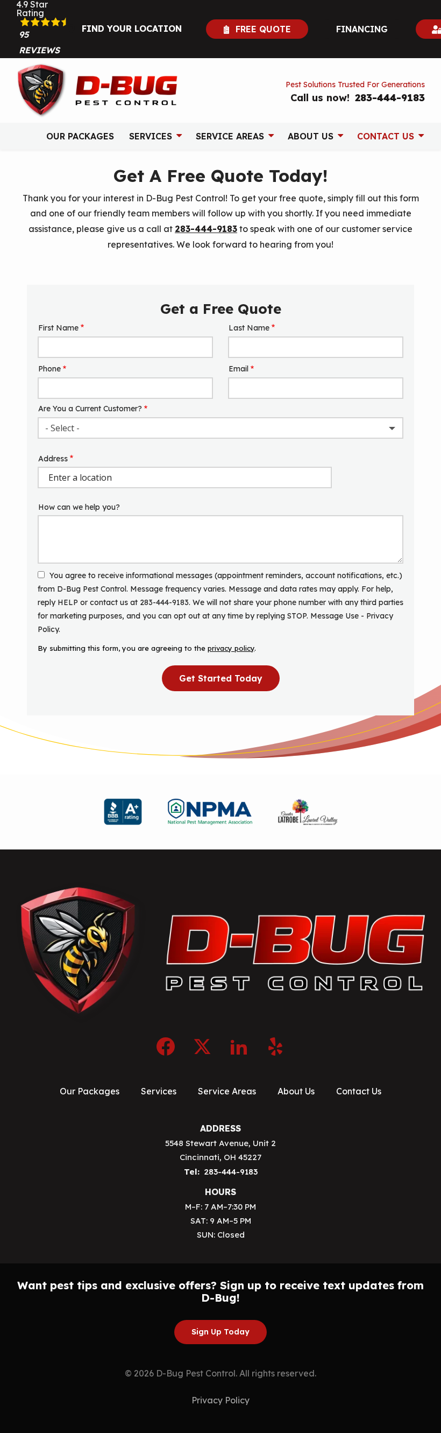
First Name (58, 328)
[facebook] (166, 1044)
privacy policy (231, 648)
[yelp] (275, 1044)
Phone (49, 369)
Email (238, 369)
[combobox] (220, 428)
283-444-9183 (206, 228)
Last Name (249, 328)
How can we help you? (79, 507)
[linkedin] (239, 1044)
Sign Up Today (220, 1332)
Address (53, 458)
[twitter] (202, 1044)
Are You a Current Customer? (90, 408)
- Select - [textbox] (62, 428)
